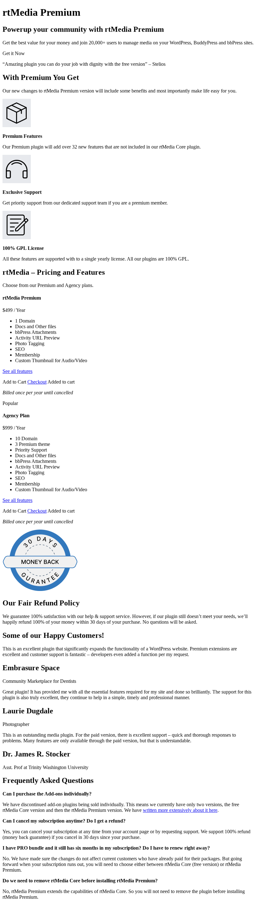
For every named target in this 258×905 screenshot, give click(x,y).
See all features (17, 371)
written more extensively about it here (180, 810)
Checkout (37, 382)
